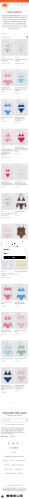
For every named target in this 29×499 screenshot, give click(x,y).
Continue (14, 257)
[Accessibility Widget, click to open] (2, 496)
